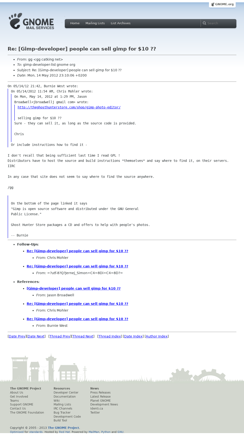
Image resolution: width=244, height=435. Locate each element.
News (94, 388)
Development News (104, 404)
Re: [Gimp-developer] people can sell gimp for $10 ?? (77, 251)
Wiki (57, 400)
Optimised (17, 431)
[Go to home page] (38, 30)
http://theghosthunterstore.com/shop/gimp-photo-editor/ (69, 107)
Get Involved (19, 396)
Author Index (157, 336)
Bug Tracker (62, 412)
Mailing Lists (95, 23)
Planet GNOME (100, 400)
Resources (62, 388)
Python (106, 431)
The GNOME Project (25, 388)
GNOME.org (224, 4)
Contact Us (18, 408)
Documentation (65, 396)
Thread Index (109, 336)
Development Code (67, 416)
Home (75, 23)
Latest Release (100, 396)
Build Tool (60, 420)
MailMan (94, 431)
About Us (16, 392)
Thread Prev (60, 336)
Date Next (36, 336)
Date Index (133, 336)
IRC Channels (63, 408)
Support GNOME (21, 404)
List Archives (121, 23)
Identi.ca (96, 408)
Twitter (95, 412)
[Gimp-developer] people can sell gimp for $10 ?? (74, 288)
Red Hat (64, 431)
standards (36, 431)
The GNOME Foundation (27, 412)
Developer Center (66, 392)
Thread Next (82, 336)
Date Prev (17, 336)
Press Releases (100, 392)
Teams (14, 400)
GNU (120, 431)
